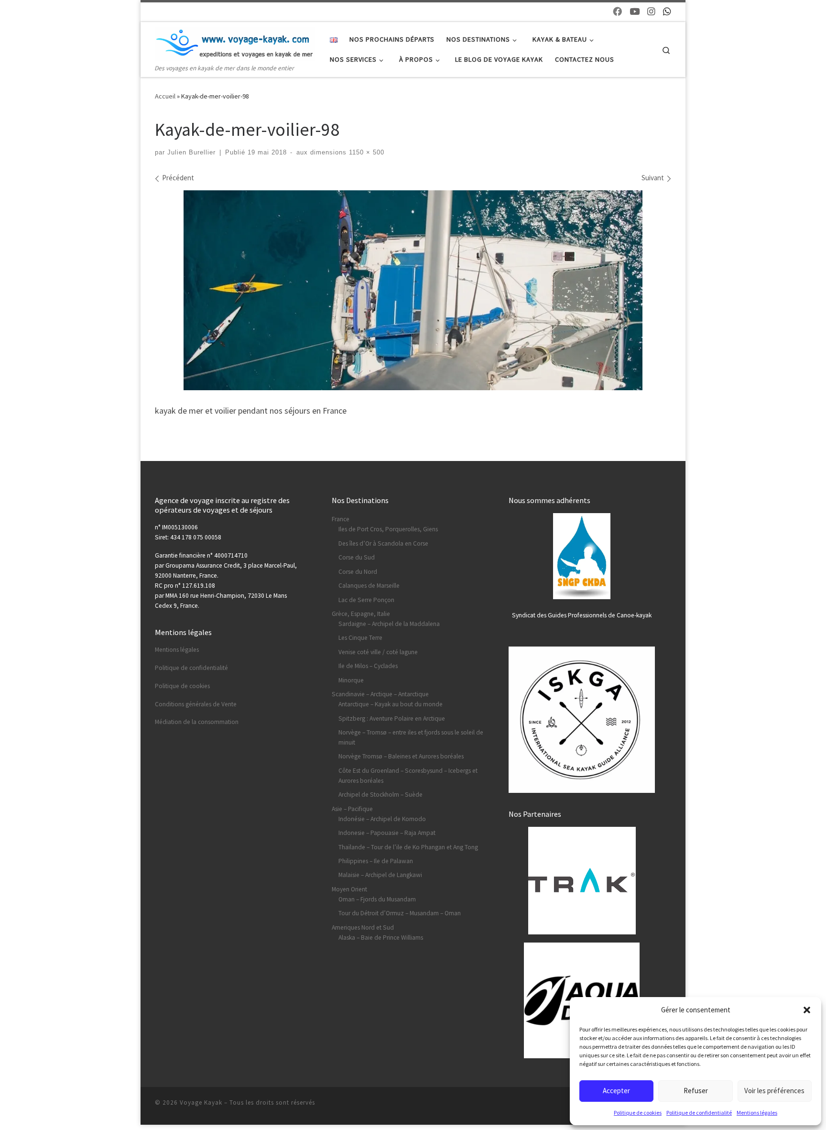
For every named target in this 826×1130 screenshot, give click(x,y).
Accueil (165, 96)
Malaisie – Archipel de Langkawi (380, 875)
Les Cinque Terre (360, 638)
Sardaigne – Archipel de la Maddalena (389, 624)
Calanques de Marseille (369, 585)
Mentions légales (757, 1112)
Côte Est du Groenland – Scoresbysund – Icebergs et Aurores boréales (408, 776)
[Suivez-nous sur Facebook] (617, 11)
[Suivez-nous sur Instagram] (651, 11)
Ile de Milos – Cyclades (368, 666)
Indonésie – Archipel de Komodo (382, 819)
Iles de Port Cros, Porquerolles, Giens (388, 529)
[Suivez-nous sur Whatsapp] (667, 11)
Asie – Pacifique (352, 809)
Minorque (351, 680)
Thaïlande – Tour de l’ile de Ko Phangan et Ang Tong (408, 847)
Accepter (616, 1090)
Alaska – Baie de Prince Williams (380, 937)
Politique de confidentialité (699, 1112)
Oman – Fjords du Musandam (377, 899)
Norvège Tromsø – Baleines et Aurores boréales (401, 756)
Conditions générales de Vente (196, 704)
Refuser (696, 1090)
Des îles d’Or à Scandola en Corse (383, 543)
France (340, 519)
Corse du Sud (356, 557)
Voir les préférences (774, 1090)
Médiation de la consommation (197, 722)
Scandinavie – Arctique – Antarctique (380, 694)
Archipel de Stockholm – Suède (380, 794)
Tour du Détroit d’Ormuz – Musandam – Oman (399, 913)
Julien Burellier (191, 152)
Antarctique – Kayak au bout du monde (390, 704)
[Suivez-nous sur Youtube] (635, 11)
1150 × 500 (365, 152)
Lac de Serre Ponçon (366, 600)
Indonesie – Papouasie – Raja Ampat (386, 833)
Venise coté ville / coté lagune (378, 652)
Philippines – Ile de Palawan (375, 861)
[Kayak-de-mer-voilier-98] (413, 290)
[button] (807, 1010)
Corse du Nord (357, 572)
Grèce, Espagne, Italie (361, 614)
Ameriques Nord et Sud (363, 927)
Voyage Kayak (201, 1102)
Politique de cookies (638, 1112)
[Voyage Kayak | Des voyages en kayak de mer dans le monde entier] (235, 42)
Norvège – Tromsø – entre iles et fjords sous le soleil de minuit (410, 737)
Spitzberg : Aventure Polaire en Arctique (391, 718)
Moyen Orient (349, 889)
